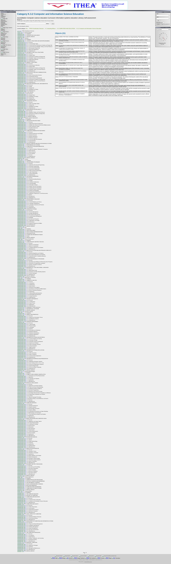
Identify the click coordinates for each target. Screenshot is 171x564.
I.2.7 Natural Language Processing (34, 397)
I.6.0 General (29, 449)
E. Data (24, 227)
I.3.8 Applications (30, 415)
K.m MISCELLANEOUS (29, 550)
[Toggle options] (3, 18)
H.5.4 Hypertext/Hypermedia (32, 365)
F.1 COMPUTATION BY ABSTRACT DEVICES (34, 241)
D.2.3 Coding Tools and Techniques (34, 187)
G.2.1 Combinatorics (31, 301)
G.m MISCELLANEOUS (30, 310)
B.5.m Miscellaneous (31, 90)
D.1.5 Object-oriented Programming (34, 170)
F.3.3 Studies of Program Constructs (34, 264)
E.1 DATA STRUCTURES (30, 230)
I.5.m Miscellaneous (31, 446)
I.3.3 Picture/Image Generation (33, 408)
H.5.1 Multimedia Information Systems (34, 361)
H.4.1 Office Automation (32, 352)
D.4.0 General (30, 210)
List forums (3, 42)
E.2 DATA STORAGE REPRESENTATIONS (34, 231)
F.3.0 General (29, 260)
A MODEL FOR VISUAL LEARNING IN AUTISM (68, 36)
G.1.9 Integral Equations (32, 295)
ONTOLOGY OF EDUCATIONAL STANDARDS (68, 76)
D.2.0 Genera (29, 177)
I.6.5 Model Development (32, 456)
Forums (7, 40)
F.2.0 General (29, 251)
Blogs (7, 36)
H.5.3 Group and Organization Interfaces (35, 364)
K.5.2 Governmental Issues (32, 518)
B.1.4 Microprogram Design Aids (33, 48)
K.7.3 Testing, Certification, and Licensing (35, 538)
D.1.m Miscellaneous (31, 174)
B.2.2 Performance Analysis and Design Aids (36, 56)
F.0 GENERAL (28, 240)
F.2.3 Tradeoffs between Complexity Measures (36, 256)
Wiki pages (20, 20)
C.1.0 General (30, 122)
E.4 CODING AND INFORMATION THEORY (34, 234)
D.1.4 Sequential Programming (33, 169)
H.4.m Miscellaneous (31, 357)
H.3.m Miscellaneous (31, 348)
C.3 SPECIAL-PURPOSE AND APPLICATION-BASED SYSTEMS (38, 143)
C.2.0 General (30, 132)
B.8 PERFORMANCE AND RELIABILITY (33, 109)
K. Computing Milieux (50, 28)
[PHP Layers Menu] (109, 556)
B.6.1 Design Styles (31, 95)
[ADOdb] (83, 556)
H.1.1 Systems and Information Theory (35, 317)
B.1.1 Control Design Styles (32, 43)
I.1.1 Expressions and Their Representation (36, 375)
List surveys (3, 53)
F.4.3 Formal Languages (32, 273)
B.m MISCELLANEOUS (31, 116)
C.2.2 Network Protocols (32, 134)
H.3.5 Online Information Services (34, 344)
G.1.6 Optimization (30, 291)
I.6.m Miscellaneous (31, 462)
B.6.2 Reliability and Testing (32, 96)
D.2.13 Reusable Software (32, 184)
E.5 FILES (27, 236)
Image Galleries (9, 27)
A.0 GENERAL (28, 33)
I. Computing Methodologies (29, 371)
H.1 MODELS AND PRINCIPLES (31, 314)
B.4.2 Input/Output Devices (32, 76)
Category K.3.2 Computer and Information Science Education (50, 14)
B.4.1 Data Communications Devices (34, 75)
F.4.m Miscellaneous (31, 274)
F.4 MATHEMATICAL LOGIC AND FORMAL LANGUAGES (37, 267)
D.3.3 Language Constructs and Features (35, 204)
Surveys (7, 52)
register (158, 24)
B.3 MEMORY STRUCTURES (31, 62)
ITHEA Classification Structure (36, 28)
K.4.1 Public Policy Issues (31, 506)
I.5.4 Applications (30, 444)
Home (2, 13)
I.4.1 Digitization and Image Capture (34, 421)
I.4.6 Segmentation (31, 429)
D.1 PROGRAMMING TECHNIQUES (32, 162)
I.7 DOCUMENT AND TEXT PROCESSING (33, 464)
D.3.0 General (30, 200)
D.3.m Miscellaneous (31, 207)
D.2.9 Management (31, 196)
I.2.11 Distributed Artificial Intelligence (34, 388)
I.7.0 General (29, 465)
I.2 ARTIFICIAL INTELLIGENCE (31, 382)
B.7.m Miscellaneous (31, 107)
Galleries (3, 29)
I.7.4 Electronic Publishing (32, 471)
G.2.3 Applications (30, 304)
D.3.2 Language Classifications (33, 203)
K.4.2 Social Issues (30, 508)
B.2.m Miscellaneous (31, 60)
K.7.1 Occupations (30, 535)
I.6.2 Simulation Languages (32, 452)
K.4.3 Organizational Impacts (32, 509)
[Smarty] (74, 556)
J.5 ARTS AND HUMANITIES (31, 485)
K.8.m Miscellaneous (30, 549)
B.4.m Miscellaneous (31, 82)
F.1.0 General (29, 243)
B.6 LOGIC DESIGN (29, 92)
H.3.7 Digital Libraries (31, 347)
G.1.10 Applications (31, 284)
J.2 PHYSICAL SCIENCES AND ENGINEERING (35, 481)
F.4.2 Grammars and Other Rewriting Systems (36, 271)
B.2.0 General (30, 53)
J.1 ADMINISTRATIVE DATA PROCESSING (34, 479)
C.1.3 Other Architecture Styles (33, 126)
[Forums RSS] (98, 558)
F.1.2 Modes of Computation (32, 246)
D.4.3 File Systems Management (33, 214)
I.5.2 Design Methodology (32, 441)
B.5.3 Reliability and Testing (32, 89)
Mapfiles (3, 50)
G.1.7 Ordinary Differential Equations (34, 293)
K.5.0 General (29, 515)
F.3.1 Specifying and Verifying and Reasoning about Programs (39, 261)
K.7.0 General (29, 533)
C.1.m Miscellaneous (31, 129)
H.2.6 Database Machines (32, 331)
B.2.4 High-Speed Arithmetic (32, 59)
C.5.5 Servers (29, 154)
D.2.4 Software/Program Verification (34, 189)
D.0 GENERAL (28, 160)
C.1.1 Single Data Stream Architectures (35, 123)
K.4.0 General (29, 505)
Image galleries (26, 20)
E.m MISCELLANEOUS (30, 237)
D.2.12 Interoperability (31, 183)
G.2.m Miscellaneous (31, 305)
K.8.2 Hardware (29, 546)
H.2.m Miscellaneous (31, 335)
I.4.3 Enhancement (31, 425)
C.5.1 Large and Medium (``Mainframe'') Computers (37, 149)
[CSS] (90, 556)
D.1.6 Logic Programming (32, 171)
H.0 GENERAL (28, 313)
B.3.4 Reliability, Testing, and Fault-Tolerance (36, 69)
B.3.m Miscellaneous (31, 70)
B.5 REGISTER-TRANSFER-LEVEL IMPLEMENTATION (36, 83)
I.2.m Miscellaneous (31, 401)
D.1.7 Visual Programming (32, 173)
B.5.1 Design (29, 86)
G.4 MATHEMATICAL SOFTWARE (32, 308)
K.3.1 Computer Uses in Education (33, 499)
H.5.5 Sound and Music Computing (34, 367)
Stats (2, 15)
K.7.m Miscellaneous (30, 540)
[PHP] (66, 556)
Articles (7, 31)
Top (27, 28)
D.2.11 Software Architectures (33, 181)
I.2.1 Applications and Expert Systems (34, 385)
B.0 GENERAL (28, 39)
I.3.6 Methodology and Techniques (34, 412)
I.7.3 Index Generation (31, 469)
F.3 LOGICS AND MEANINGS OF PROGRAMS (34, 258)
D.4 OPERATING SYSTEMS (31, 209)
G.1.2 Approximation (31, 285)
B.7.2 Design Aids (30, 105)
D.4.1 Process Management (32, 211)
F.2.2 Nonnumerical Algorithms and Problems (36, 254)
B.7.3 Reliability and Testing (32, 106)
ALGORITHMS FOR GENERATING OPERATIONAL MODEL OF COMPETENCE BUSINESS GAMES (72, 49)
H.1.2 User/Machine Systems (33, 318)
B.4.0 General (30, 73)
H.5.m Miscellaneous (31, 368)
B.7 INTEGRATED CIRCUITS (31, 100)
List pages (3, 23)
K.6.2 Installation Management (32, 525)
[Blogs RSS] (60, 558)
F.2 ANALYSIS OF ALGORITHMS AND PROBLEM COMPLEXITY (38, 250)
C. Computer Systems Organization (30, 117)
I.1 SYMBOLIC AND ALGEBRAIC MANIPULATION (35, 374)
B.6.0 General (30, 93)
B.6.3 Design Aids (30, 97)
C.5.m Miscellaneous (31, 156)
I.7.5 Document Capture (32, 472)
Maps (7, 49)
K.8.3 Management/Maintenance (33, 548)
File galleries (35, 20)
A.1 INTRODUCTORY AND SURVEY (32, 35)
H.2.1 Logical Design (31, 324)
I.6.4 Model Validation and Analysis (34, 455)
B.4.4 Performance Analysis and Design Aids (36, 79)
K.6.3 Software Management (32, 526)
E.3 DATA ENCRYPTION (30, 233)
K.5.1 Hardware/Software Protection (33, 516)
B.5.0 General (30, 85)
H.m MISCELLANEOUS (30, 370)
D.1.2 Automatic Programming (33, 166)
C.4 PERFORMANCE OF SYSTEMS (32, 144)
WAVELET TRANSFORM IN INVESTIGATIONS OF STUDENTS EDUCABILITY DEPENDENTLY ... (72, 94)
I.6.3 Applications (30, 454)
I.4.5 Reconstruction (31, 428)
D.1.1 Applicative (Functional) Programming (35, 164)
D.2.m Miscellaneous (31, 197)
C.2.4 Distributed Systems (32, 137)
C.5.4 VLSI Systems (31, 153)
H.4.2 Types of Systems (31, 354)
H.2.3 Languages (30, 327)
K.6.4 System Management (32, 528)
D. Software (25, 159)
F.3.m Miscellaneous (31, 266)
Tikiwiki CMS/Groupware (88, 561)
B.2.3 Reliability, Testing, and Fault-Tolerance (36, 58)
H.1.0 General (30, 315)
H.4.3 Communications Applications (34, 355)
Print (2, 26)
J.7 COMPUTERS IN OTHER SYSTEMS (33, 488)
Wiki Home (3, 20)
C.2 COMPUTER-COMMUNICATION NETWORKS (35, 130)
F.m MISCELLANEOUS (29, 275)
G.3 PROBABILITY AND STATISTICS (32, 307)
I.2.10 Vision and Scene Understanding (35, 387)
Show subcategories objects (23, 26)
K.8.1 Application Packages (32, 545)
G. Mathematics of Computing (29, 277)
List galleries (3, 46)
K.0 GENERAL (28, 492)
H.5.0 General (30, 360)
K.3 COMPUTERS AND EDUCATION (66, 28)
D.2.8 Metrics (29, 194)
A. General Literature (27, 32)
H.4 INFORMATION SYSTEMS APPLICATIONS (34, 350)
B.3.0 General (30, 63)
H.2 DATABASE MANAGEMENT (31, 321)
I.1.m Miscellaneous (31, 381)
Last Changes (4, 21)
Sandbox (3, 25)
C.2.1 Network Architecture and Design (35, 133)
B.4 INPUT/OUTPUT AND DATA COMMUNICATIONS (35, 72)
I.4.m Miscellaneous (31, 435)
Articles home (4, 33)
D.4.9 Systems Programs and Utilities (34, 223)
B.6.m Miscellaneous (31, 99)
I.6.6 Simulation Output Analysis (33, 458)
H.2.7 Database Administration (33, 332)
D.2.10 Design (30, 180)
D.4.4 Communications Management (34, 216)
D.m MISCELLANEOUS (30, 226)
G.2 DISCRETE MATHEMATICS (31, 298)
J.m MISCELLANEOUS (29, 489)
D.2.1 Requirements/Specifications (34, 179)
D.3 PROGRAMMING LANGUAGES (32, 199)
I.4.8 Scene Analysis (31, 432)
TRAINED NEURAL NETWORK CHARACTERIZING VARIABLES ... (72, 88)
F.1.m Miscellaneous (31, 248)
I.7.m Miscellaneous (31, 474)
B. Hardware (25, 38)
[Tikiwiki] (58, 556)
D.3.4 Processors (30, 206)
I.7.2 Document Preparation (32, 468)
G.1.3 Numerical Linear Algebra (33, 287)
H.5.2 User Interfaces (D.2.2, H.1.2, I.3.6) (35, 362)
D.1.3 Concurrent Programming (33, 167)
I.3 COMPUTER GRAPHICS (30, 402)
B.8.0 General (29, 110)
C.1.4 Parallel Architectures (32, 127)
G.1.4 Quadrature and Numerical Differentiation (36, 288)
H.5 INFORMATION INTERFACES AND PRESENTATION (36, 358)
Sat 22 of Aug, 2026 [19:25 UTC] (34, 10)
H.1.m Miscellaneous (31, 320)
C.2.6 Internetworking (31, 140)
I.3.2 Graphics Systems (31, 407)
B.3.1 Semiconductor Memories (33, 65)
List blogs (3, 38)
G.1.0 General (30, 281)
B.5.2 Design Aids (30, 87)
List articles (3, 34)
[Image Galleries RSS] (75, 558)
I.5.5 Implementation (31, 445)
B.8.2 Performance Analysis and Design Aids (35, 113)
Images (31, 20)
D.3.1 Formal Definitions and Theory (34, 201)
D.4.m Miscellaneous (31, 224)
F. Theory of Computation (28, 238)
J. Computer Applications (28, 476)
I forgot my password (165, 24)
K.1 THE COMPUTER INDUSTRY (31, 493)
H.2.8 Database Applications (32, 334)
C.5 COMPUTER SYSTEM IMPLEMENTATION (34, 146)
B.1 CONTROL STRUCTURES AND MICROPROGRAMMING (37, 40)
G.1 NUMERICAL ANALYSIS (31, 280)
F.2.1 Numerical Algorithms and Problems (35, 253)
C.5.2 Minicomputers (31, 150)
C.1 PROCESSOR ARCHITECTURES (32, 120)
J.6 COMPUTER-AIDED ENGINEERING (33, 486)
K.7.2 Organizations (30, 536)
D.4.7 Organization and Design (33, 220)
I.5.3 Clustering (30, 442)
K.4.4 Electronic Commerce (32, 511)
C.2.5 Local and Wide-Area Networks (34, 139)
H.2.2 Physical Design (31, 325)
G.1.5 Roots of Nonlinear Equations (34, 290)
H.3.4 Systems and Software (32, 342)
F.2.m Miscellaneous (31, 257)
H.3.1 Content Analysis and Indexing (34, 338)
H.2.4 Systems (30, 328)
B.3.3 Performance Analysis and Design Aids (36, 67)
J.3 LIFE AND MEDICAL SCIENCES (32, 482)
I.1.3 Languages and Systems (33, 378)
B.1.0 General (30, 42)
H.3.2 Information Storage (32, 340)
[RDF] (98, 556)
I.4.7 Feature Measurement (32, 431)
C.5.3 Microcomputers (31, 152)
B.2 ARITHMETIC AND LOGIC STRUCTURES (34, 52)
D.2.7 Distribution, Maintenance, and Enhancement (37, 193)
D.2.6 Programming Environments (34, 191)
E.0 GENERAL (28, 228)
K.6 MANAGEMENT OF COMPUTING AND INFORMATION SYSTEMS (39, 521)
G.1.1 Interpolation (30, 283)
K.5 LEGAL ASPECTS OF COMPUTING (33, 513)
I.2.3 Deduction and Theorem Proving (34, 391)
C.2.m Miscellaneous (31, 142)
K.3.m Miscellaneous (30, 502)
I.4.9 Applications (30, 434)
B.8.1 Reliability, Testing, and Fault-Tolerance (35, 112)
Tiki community (25, 10)
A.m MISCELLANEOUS (30, 36)
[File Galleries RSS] (87, 558)
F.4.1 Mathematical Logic (32, 270)
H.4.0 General (30, 351)
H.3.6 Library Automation (32, 345)
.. (17, 29)
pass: (157, 16)
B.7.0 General (30, 102)
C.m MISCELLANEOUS (30, 157)
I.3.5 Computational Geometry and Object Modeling (37, 411)
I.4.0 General (29, 419)
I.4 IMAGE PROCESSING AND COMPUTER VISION (35, 418)
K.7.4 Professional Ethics (31, 539)
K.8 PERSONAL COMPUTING (31, 542)
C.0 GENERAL (28, 119)
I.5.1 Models (29, 439)
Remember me (159, 22)
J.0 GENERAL (28, 478)
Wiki (6, 18)
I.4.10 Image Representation (33, 422)
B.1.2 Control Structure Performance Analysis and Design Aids (39, 45)
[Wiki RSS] (53, 558)
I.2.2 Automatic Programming (33, 389)
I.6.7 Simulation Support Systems (33, 459)
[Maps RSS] (107, 558)
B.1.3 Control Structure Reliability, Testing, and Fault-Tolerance (39, 46)
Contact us (3, 14)
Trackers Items (44, 20)
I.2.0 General (29, 384)
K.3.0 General (29, 498)
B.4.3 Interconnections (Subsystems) (34, 77)
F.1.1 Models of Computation (33, 244)
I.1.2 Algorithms (30, 377)
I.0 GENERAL (28, 372)
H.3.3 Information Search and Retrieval (35, 341)
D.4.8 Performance (30, 221)
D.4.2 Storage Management (32, 213)
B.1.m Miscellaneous (31, 50)
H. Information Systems (28, 311)
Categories (3, 16)
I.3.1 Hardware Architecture (32, 405)
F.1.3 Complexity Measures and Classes (35, 247)
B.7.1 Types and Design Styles (33, 103)
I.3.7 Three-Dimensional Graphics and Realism (36, 414)
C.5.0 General (30, 147)
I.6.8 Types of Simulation (32, 461)
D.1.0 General (30, 163)
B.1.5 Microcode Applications (33, 49)
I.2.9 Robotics (29, 399)
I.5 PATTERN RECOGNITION (31, 436)
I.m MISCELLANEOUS (29, 475)
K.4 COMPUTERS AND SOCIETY (31, 503)
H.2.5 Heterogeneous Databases (33, 330)
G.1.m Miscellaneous (31, 297)
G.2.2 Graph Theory (31, 303)
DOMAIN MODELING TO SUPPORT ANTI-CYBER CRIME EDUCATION (73, 65)
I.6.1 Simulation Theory (31, 451)
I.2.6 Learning (30, 395)
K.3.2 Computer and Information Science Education (89, 28)
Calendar (3, 17)
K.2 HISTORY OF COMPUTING (31, 495)
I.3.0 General (29, 404)
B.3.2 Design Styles (31, 66)
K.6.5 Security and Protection (32, 529)
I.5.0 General (29, 438)
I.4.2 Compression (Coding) (32, 424)
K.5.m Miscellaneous (30, 519)
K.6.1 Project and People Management (34, 523)
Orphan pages (4, 24)
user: (157, 13)
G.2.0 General (30, 300)
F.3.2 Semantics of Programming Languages (36, 263)
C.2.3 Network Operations (32, 136)
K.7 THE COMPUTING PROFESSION (32, 532)
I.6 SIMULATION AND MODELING (32, 448)
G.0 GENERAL (28, 278)
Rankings (3, 22)
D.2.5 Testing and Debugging (33, 190)
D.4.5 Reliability (30, 217)
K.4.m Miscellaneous (30, 512)
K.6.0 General (29, 522)
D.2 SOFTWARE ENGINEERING (31, 176)
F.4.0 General (29, 268)
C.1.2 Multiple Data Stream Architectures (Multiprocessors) (38, 124)
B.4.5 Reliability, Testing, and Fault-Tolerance (36, 80)
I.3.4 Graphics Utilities (31, 409)
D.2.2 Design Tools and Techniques (34, 186)
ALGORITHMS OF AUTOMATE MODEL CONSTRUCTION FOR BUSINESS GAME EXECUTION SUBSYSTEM (71, 52)
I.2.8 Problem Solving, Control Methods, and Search (37, 398)
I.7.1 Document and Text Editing (33, 466)
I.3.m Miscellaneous (31, 417)
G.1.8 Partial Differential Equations (34, 294)
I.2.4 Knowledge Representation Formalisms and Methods (39, 392)
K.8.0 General (29, 543)
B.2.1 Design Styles (31, 55)
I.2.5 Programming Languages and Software (36, 394)
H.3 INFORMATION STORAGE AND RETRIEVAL (35, 337)
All (17, 20)
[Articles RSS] (67, 558)
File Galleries (8, 45)
